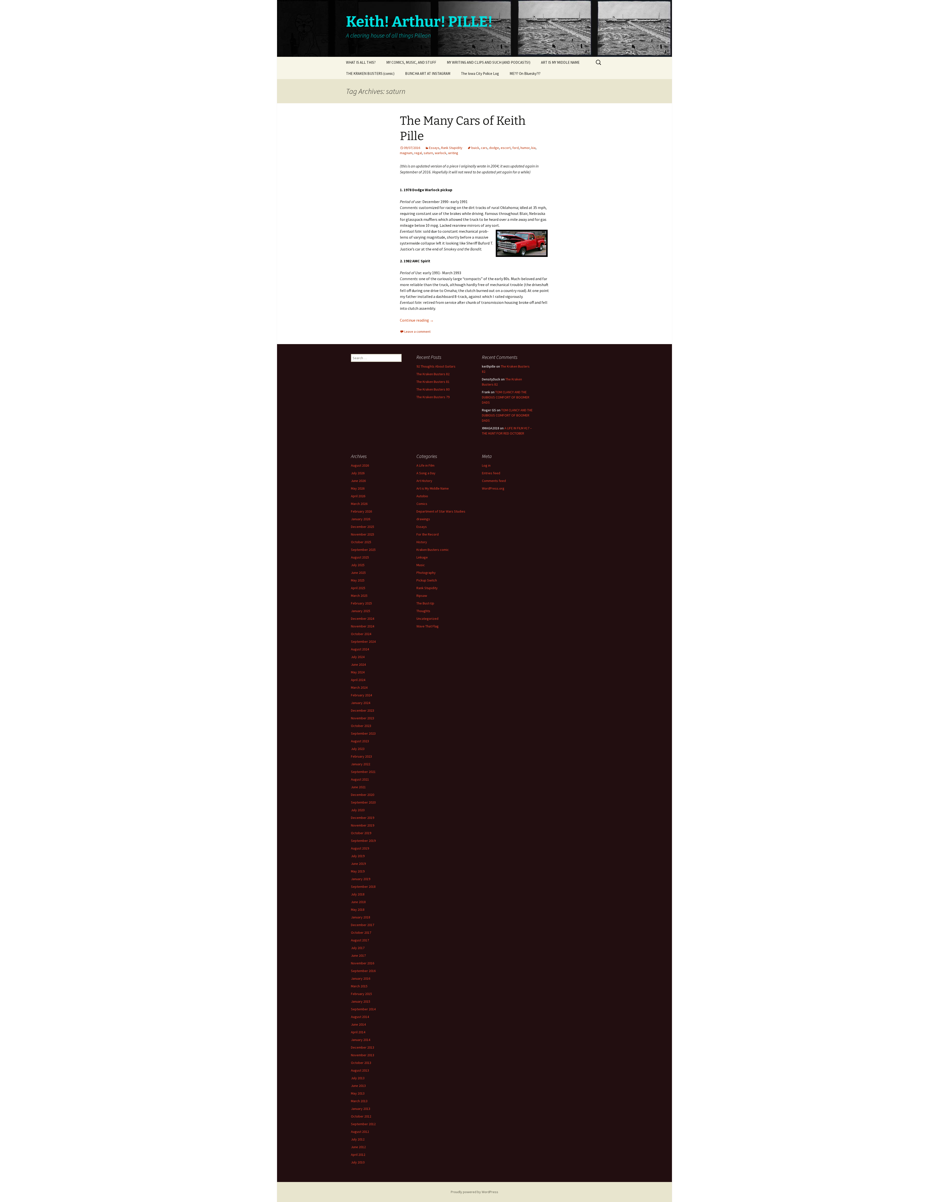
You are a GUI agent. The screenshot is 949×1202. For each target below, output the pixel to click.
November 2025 (362, 534)
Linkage (422, 557)
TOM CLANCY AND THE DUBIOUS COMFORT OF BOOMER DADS (505, 397)
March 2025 (359, 595)
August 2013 (360, 1070)
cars (484, 147)
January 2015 (360, 1001)
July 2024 (358, 657)
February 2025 (361, 603)
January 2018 (360, 917)
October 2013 (361, 1062)
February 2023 (361, 756)
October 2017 (361, 932)
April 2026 (358, 496)
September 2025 (363, 549)
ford (515, 147)
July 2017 (358, 948)
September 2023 (363, 733)
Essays (434, 147)
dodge (494, 147)
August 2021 (360, 779)
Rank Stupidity (451, 147)
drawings (423, 519)
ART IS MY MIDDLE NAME (560, 62)
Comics (421, 503)
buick (475, 147)
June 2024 (358, 664)
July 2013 (358, 1078)
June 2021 (358, 787)
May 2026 (358, 488)
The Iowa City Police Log (480, 73)
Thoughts (423, 611)
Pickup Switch (426, 580)
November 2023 (362, 718)
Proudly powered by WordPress (474, 1192)
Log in (486, 465)
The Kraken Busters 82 (433, 374)
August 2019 (360, 848)
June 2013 (358, 1085)
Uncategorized (427, 618)
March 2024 (359, 687)
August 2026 (360, 465)
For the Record (427, 534)
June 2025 (358, 572)
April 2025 (358, 588)
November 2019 (362, 825)
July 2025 (358, 565)
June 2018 (358, 902)
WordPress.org (493, 488)
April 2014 (358, 1032)
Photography (426, 572)
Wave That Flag (427, 626)
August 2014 (360, 1017)
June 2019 (358, 863)
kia (533, 147)
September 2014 (363, 1009)
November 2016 (362, 963)
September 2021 (363, 771)
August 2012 (360, 1131)
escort (506, 147)
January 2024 (360, 703)
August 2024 (360, 649)
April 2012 (358, 1154)
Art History (424, 480)
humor (525, 147)
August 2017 (360, 940)
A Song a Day (425, 473)
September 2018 (363, 886)
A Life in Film (425, 465)
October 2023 (361, 726)
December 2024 (362, 618)
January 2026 (360, 519)
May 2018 (358, 909)
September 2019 (363, 840)
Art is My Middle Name (432, 488)
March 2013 (359, 1101)
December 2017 (362, 925)
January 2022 (360, 764)
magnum (406, 153)
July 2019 (358, 856)
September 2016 (363, 971)
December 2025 (362, 526)
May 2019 (358, 871)
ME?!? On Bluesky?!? (525, 73)
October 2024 (361, 634)
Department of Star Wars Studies (440, 511)
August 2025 (360, 557)
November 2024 (362, 626)
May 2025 (358, 580)
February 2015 (361, 994)
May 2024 (358, 672)
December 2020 (362, 794)
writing (453, 153)
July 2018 (358, 894)
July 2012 (358, 1139)
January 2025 (360, 611)
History (421, 542)
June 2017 (358, 955)
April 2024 (358, 680)
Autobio (422, 496)
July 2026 (358, 473)
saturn (428, 153)
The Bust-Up (425, 603)
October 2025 (361, 542)
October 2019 (361, 833)
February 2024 (361, 695)
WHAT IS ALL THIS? (361, 62)
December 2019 (362, 817)
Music (420, 565)
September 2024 (363, 641)
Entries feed (491, 473)
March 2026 (359, 503)
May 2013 (358, 1093)
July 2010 (358, 1162)
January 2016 (360, 978)
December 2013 (362, 1047)
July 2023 (358, 748)
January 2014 (360, 1039)
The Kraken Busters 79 (433, 397)
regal (418, 153)
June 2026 (358, 480)
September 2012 (363, 1124)
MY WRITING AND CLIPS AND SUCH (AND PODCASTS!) (488, 62)
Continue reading (417, 320)
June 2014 (358, 1024)
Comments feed (494, 480)
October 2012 (361, 1116)
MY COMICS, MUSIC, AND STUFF (411, 62)
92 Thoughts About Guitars (435, 366)
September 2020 (363, 802)
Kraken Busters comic (432, 549)
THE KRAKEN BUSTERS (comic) (370, 73)
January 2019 (360, 879)
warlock (440, 153)
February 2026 (361, 511)
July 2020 (358, 810)
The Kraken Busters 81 (433, 381)
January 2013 (360, 1108)
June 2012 (358, 1147)
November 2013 (362, 1055)
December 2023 (362, 710)
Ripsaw (421, 595)
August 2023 (360, 741)
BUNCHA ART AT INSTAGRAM (427, 73)
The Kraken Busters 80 (433, 389)
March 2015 (359, 986)
